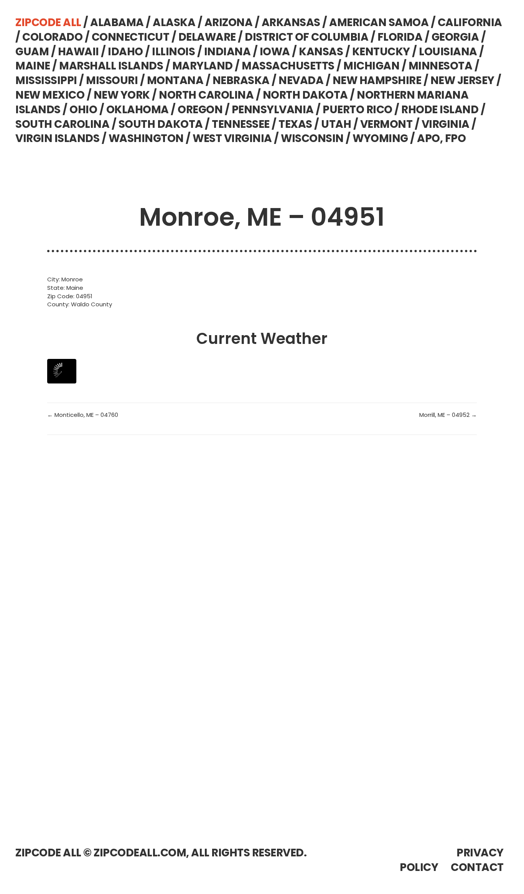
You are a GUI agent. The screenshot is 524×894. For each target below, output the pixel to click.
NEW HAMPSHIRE (377, 80)
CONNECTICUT (131, 37)
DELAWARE (207, 37)
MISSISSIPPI (46, 80)
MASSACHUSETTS (288, 65)
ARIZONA (228, 22)
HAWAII (78, 51)
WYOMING (380, 138)
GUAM (32, 51)
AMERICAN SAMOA (378, 22)
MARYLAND (202, 65)
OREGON (200, 109)
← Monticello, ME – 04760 (82, 415)
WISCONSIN (312, 138)
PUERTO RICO (357, 109)
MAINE (32, 65)
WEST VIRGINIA (232, 138)
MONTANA (175, 80)
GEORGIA (455, 37)
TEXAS (295, 124)
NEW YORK (122, 95)
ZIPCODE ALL (48, 22)
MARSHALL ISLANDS (111, 65)
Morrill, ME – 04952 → (448, 415)
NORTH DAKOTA (305, 95)
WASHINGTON (146, 138)
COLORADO (52, 37)
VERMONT (386, 124)
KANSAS (321, 51)
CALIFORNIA (470, 22)
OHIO (83, 109)
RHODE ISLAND (439, 109)
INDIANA (227, 51)
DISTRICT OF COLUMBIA (306, 37)
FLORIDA (400, 37)
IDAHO (125, 51)
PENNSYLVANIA (273, 109)
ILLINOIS (173, 51)
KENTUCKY (381, 51)
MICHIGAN (371, 65)
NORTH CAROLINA (206, 95)
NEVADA (300, 80)
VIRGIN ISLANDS (57, 138)
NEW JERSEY (462, 80)
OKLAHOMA (137, 109)
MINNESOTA (441, 65)
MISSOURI (112, 80)
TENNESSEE (241, 124)
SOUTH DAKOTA (161, 124)
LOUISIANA (448, 51)
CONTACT (477, 867)
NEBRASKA (241, 80)
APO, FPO (441, 138)
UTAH (336, 124)
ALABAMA (117, 22)
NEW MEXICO (49, 95)
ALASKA (174, 22)
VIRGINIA (446, 124)
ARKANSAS (291, 22)
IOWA (275, 51)
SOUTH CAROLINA (62, 124)
